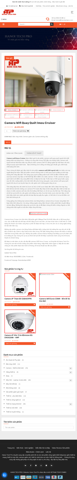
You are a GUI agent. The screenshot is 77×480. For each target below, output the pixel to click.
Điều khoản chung (61, 6)
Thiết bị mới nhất (12, 408)
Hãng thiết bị (10, 372)
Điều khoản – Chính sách (35, 452)
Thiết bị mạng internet (13, 404)
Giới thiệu (38, 6)
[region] (38, 39)
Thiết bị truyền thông (13, 412)
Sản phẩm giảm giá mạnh (14, 392)
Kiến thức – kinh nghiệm (25, 448)
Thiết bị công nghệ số (13, 400)
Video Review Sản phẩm (61, 448)
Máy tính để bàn (11, 384)
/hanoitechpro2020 (24, 260)
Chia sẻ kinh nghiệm (49, 6)
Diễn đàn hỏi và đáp (42, 448)
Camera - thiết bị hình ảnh (15, 368)
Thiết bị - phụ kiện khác (14, 396)
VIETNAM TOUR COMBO (58, 472)
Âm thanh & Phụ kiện (13, 360)
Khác (7, 376)
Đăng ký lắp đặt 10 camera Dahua (15, 473)
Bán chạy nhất (17, 136)
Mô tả (8, 142)
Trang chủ (11, 448)
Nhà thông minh (11, 388)
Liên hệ (70, 6)
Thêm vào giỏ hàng (19, 131)
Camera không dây (41, 136)
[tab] (8, 142)
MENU (5, 19)
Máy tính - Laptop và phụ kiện (16, 380)
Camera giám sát (28, 136)
